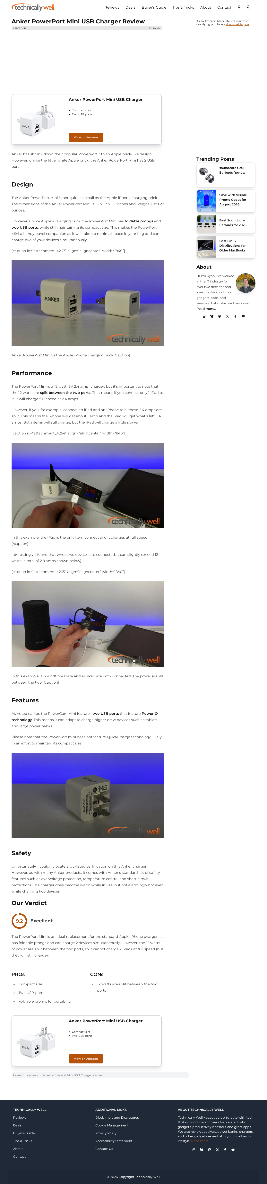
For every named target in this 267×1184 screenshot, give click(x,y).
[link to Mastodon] (219, 316)
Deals (130, 7)
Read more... (206, 309)
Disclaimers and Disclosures (117, 1117)
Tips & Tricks (183, 7)
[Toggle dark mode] (239, 6)
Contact (224, 7)
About (205, 7)
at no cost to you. (237, 24)
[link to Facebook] (235, 316)
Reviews (112, 7)
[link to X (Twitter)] (227, 316)
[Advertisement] (100, 60)
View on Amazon (86, 137)
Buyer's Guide (154, 7)
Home (17, 1075)
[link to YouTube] (243, 316)
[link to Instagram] (204, 316)
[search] (248, 6)
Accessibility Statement (114, 1141)
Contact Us (104, 1149)
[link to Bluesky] (211, 316)
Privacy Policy (105, 1133)
